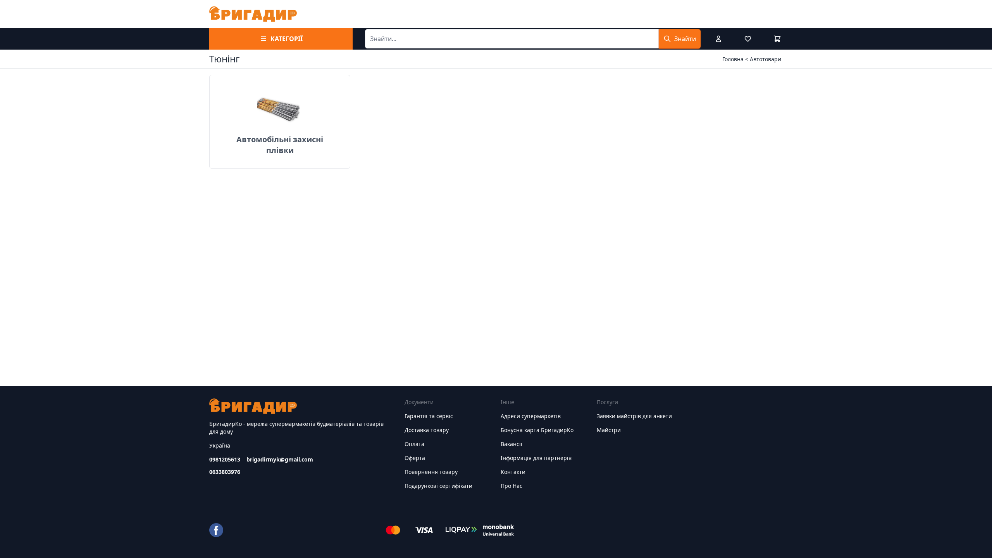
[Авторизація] (718, 38)
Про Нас (511, 485)
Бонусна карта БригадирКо (537, 430)
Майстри (609, 430)
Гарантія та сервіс (429, 416)
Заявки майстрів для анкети (634, 416)
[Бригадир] (253, 14)
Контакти (513, 471)
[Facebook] (216, 530)
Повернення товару (431, 471)
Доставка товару (427, 430)
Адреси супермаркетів (531, 416)
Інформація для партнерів (536, 458)
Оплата (414, 444)
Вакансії (511, 444)
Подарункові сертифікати (438, 485)
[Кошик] (777, 38)
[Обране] (747, 38)
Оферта (415, 458)
